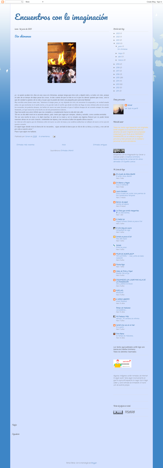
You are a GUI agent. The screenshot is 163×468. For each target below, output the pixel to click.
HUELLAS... (120, 290)
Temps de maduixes (123, 308)
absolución (119, 292)
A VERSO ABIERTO (122, 299)
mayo (120, 53)
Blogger (94, 463)
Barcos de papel (122, 202)
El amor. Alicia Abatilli (124, 176)
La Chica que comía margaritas (127, 211)
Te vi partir (120, 327)
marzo (120, 60)
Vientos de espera (122, 204)
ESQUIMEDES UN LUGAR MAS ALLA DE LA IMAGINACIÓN (130, 281)
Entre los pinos (121, 247)
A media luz (120, 219)
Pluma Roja (120, 264)
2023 (118, 33)
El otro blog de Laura (123, 228)
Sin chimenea (23, 36)
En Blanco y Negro (123, 183)
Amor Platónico (121, 301)
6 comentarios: (44, 136)
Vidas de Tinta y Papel (124, 271)
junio (120, 46)
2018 (118, 67)
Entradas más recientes (25, 145)
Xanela (118, 245)
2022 (118, 37)
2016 (118, 74)
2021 (118, 40)
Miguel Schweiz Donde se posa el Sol (129, 221)
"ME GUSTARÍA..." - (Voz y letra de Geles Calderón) (130, 257)
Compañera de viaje (123, 230)
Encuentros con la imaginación (61, 16)
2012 (118, 88)
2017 (118, 71)
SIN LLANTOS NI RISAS (124, 284)
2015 (118, 77)
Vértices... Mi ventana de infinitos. (127, 318)
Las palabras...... (121, 310)
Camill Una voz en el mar (125, 325)
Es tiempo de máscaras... (125, 336)
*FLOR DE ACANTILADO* (125, 254)
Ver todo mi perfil (131, 108)
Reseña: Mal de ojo (122, 273)
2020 (118, 43)
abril (120, 57)
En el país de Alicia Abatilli (125, 174)
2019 (118, 64)
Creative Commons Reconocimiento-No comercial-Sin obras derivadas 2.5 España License (128, 159)
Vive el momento (122, 185)
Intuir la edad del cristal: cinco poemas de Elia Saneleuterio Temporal (130, 194)
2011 (117, 91)
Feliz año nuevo (121, 239)
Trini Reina (120, 334)
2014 (118, 81)
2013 (118, 84)
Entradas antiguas (100, 145)
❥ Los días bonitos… (123, 213)
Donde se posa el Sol (123, 237)
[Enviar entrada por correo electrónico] (54, 136)
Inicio (64, 145)
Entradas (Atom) (67, 150)
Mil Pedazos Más (122, 316)
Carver (129, 105)
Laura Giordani (121, 191)
